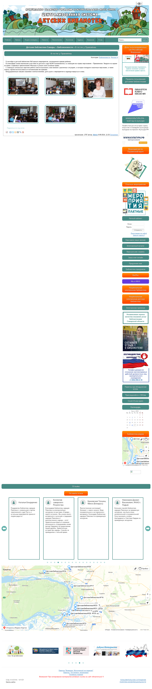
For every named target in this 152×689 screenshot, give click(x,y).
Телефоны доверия (76, 674)
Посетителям (57, 40)
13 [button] (90, 562)
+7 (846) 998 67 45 (135, 380)
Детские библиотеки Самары (40, 47)
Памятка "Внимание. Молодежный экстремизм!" (76, 670)
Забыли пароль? (139, 235)
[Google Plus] (23, 132)
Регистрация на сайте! (139, 233)
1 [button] (47, 562)
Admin (95, 135)
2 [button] (51, 562)
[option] (135, 59)
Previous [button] (125, 60)
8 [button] (72, 562)
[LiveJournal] (20, 132)
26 (132, 425)
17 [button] (104, 562)
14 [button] (94, 562)
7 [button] (69, 562)
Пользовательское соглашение (133, 680)
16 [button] (101, 562)
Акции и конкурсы (31, 40)
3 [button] (54, 562)
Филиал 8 (114, 57)
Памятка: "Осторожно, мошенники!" (76, 672)
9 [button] (76, 562)
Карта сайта (10, 682)
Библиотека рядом (135, 434)
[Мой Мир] (18, 132)
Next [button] (146, 60)
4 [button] (58, 562)
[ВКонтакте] (10, 132)
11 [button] (83, 562)
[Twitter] (13, 132)
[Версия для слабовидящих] (139, 4)
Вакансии (90, 40)
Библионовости (65, 47)
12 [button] (87, 562)
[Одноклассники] (15, 132)
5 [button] (62, 562)
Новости (45, 40)
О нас (100, 40)
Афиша (17, 40)
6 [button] (65, 562)
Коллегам (69, 40)
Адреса (80, 40)
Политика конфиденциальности (133, 682)
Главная (8, 40)
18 (130, 422)
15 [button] (97, 562)
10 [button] (79, 562)
